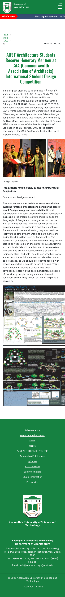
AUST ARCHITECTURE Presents (32, 450)
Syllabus (32, 461)
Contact (28, 586)
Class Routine (32, 466)
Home (5, 35)
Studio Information (32, 476)
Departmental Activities (32, 435)
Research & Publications (32, 456)
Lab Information (32, 471)
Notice (32, 445)
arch (5, 38)
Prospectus (32, 482)
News (32, 440)
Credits (39, 586)
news (5, 41)
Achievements (32, 430)
